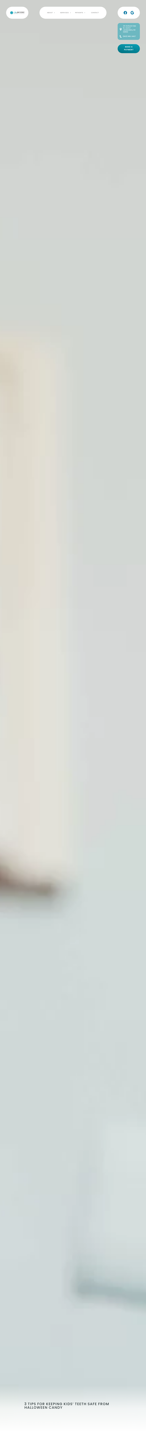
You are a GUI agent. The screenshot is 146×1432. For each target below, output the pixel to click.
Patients (79, 12)
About (50, 12)
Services (64, 12)
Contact (95, 12)
